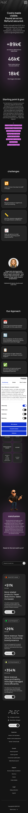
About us (14, 774)
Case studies (14, 780)
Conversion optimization (14, 757)
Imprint (14, 793)
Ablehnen (14, 433)
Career (14, 777)
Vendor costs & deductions (14, 738)
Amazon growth (14, 751)
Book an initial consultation (14, 771)
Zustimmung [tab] (5, 382)
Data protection (14, 790)
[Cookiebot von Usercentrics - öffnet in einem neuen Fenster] (20, 379)
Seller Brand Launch (14, 761)
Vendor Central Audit (14, 741)
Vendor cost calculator (14, 735)
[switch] (24, 410)
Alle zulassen (14, 424)
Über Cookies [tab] (23, 382)
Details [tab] (14, 382)
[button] (25, 2)
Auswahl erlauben (14, 428)
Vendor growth (14, 754)
